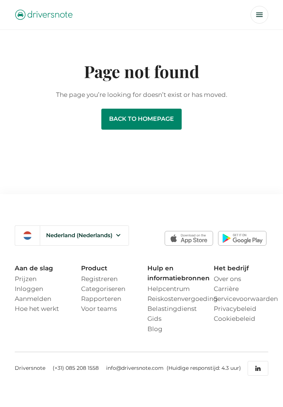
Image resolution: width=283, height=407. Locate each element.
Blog (155, 329)
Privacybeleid (235, 308)
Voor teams (99, 308)
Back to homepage (141, 118)
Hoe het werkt (37, 308)
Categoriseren (103, 288)
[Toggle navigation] (259, 15)
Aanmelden (33, 298)
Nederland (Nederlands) (79, 235)
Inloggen (29, 288)
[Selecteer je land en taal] (27, 235)
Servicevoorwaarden (246, 298)
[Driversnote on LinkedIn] (258, 368)
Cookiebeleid (234, 318)
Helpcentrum (168, 288)
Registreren (99, 279)
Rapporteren (101, 298)
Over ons (227, 279)
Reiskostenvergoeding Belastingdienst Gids (182, 308)
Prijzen (25, 279)
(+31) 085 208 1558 (76, 368)
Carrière (226, 288)
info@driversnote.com (135, 368)
